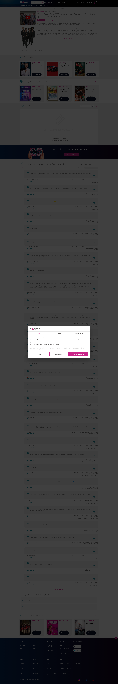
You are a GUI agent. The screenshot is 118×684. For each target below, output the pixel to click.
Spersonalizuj (58, 354)
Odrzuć (39, 354)
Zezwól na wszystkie (79, 354)
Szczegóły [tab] (59, 333)
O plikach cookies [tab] (79, 333)
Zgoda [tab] (38, 333)
